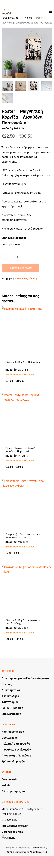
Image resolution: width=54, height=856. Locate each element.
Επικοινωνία (10, 779)
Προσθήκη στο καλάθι (20, 267)
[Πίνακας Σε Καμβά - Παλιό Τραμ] (27, 331)
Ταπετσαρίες (10, 702)
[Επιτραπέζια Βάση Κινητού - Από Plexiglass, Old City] (27, 504)
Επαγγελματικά (11, 713)
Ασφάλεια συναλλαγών (16, 749)
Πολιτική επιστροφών (16, 743)
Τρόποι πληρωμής (13, 761)
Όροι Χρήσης (10, 737)
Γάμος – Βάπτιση (12, 707)
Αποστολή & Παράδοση (16, 755)
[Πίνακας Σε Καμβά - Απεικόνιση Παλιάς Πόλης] (27, 590)
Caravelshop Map (12, 831)
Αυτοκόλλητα (10, 696)
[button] (50, 11)
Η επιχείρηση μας (13, 731)
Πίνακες (27, 17)
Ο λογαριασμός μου (14, 791)
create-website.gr (39, 847)
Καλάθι (6, 785)
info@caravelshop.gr (15, 825)
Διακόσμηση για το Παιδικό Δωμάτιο (25, 678)
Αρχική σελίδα (10, 17)
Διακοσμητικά (11, 690)
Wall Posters (21, 278)
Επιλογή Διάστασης (14, 237)
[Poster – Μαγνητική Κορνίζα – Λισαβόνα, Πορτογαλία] (27, 418)
